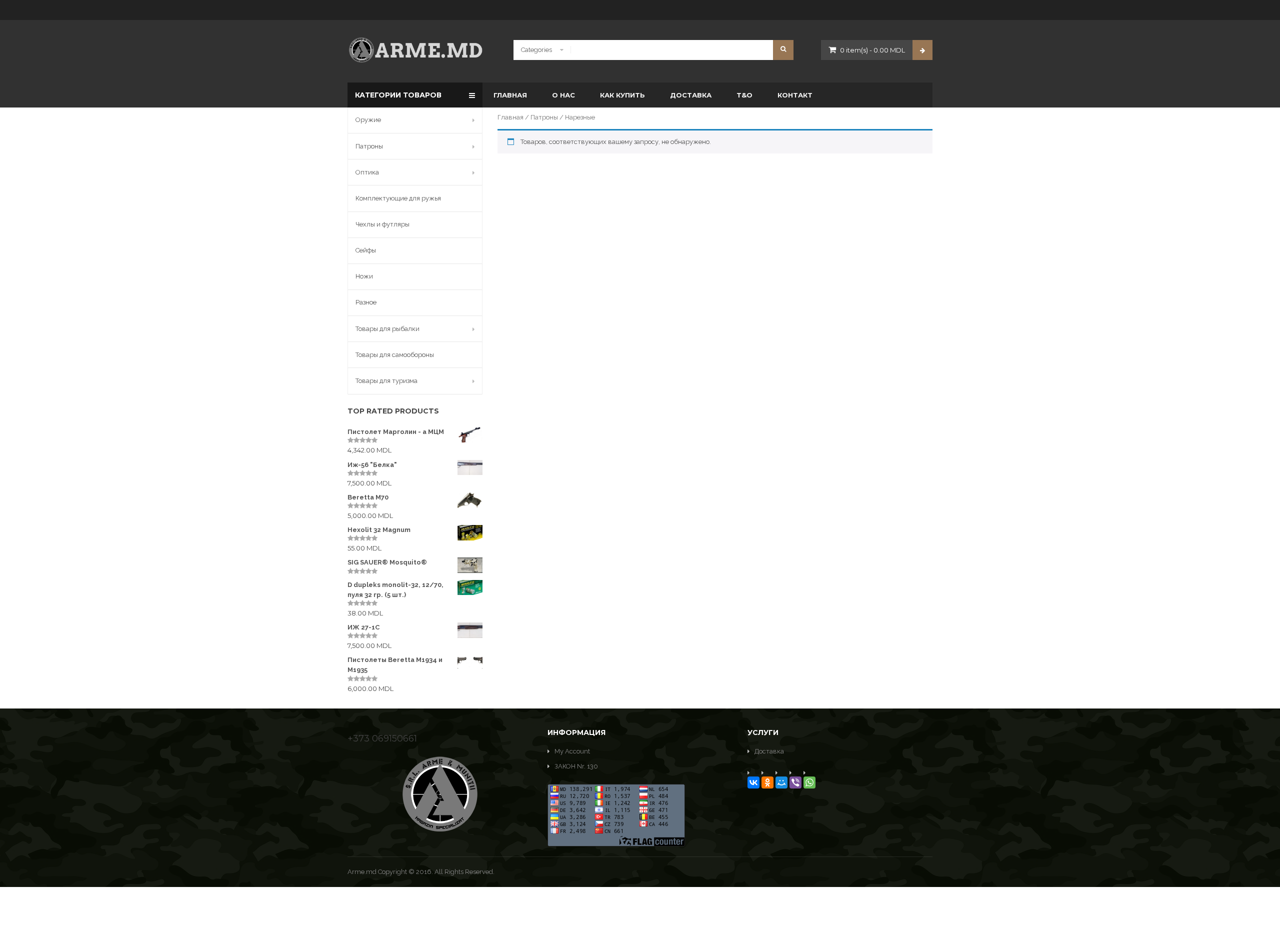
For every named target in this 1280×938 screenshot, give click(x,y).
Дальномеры (564, 196)
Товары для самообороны (395, 354)
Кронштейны (564, 234)
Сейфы (366, 250)
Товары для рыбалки (388, 328)
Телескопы (784, 176)
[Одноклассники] (768, 782)
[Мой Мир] (782, 782)
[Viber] (796, 782)
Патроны (544, 117)
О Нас (563, 95)
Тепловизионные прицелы (808, 196)
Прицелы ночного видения (697, 176)
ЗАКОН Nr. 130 (576, 766)
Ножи (364, 276)
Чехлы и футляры (383, 224)
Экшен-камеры (791, 234)
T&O (744, 95)
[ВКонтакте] (754, 782)
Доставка (691, 95)
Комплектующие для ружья (398, 198)
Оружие (368, 120)
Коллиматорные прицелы (584, 215)
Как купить (622, 95)
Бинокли (558, 176)
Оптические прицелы (689, 254)
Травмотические (570, 173)
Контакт (795, 95)
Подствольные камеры (691, 234)
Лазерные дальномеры (579, 254)
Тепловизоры (788, 215)
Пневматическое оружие (701, 173)
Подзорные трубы (683, 196)
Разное (366, 302)
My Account (572, 751)
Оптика (367, 172)
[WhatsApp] (810, 782)
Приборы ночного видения (697, 215)
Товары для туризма (387, 380)
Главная (510, 95)
